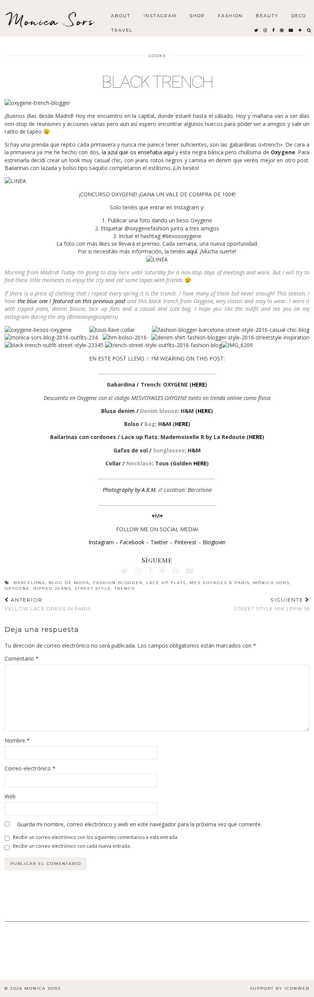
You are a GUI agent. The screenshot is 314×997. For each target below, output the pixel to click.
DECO (298, 15)
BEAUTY (267, 15)
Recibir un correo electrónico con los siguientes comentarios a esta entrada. (95, 837)
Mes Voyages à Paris (220, 582)
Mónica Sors (271, 582)
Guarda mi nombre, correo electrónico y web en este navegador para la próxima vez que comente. (139, 824)
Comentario (22, 658)
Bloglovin (214, 542)
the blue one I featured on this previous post (72, 301)
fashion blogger (118, 582)
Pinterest (185, 542)
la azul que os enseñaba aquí (138, 152)
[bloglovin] (300, 30)
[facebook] (273, 30)
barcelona (29, 582)
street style (93, 588)
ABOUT (121, 15)
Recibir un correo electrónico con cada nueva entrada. (72, 846)
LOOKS (157, 55)
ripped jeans (52, 588)
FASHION (230, 15)
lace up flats (166, 582)
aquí (192, 251)
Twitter (159, 542)
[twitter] (256, 30)
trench (124, 588)
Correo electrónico (30, 768)
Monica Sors (51, 21)
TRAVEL (121, 30)
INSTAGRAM (160, 15)
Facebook (132, 542)
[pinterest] (282, 30)
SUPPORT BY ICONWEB (279, 988)
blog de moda (69, 582)
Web (10, 796)
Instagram (101, 542)
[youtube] (291, 30)
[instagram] (265, 30)
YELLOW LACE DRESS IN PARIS (48, 604)
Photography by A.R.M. (130, 489)
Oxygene (17, 588)
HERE (198, 384)
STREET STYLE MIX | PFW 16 (271, 604)
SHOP (197, 15)
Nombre (17, 740)
